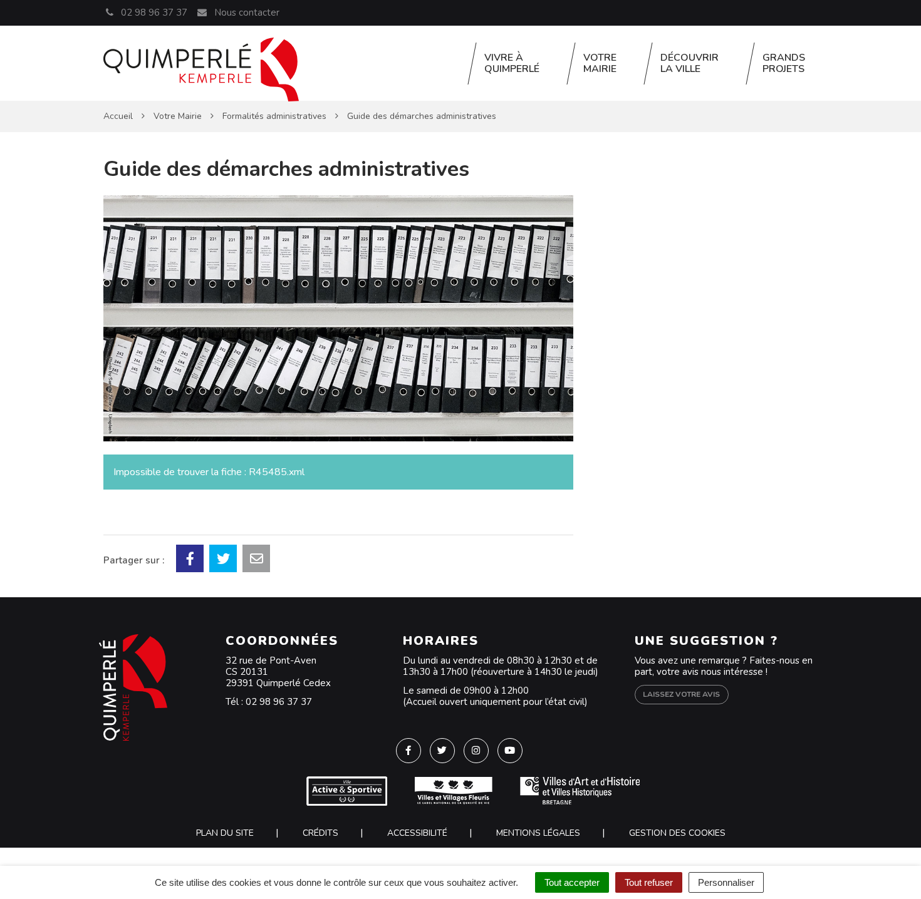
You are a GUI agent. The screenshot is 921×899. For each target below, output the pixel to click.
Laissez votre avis (681, 694)
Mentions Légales (538, 833)
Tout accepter (572, 882)
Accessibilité (417, 833)
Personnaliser (726, 882)
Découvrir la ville (689, 63)
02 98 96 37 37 (279, 702)
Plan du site (225, 833)
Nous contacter (245, 12)
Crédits (320, 833)
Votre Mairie (600, 63)
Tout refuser (649, 882)
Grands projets (783, 63)
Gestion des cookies (677, 833)
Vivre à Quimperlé (511, 63)
